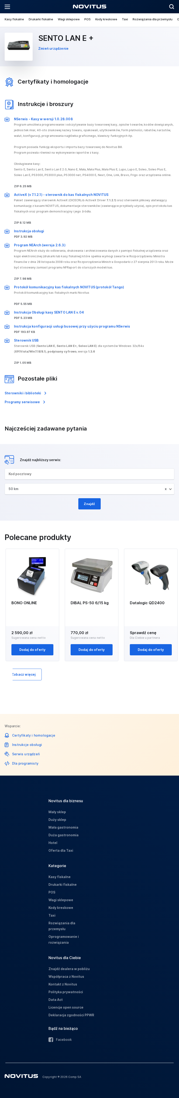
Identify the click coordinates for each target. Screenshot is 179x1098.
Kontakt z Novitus (62, 984)
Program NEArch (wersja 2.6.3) (39, 245)
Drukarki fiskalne (41, 19)
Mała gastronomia (63, 827)
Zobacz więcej (23, 674)
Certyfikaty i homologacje (33, 735)
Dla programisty (25, 763)
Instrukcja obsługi (29, 231)
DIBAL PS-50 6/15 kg (90, 602)
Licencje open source (65, 1007)
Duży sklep (57, 820)
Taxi (125, 19)
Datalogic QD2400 (147, 602)
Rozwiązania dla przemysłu (152, 19)
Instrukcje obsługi (27, 745)
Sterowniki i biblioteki (23, 393)
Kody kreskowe (106, 19)
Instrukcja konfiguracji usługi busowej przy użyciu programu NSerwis (72, 326)
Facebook (64, 1040)
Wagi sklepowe (69, 19)
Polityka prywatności (65, 992)
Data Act (55, 1000)
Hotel (52, 843)
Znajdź (89, 504)
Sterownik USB (26, 340)
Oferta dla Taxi (60, 850)
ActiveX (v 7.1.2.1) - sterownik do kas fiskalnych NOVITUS (61, 195)
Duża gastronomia (63, 835)
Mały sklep (57, 812)
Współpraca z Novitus (66, 976)
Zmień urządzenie (53, 48)
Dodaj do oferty (32, 650)
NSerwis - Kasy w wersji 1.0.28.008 (43, 119)
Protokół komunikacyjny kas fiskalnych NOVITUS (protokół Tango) (69, 287)
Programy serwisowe (22, 402)
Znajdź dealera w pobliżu (69, 969)
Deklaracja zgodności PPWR (71, 1015)
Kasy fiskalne (14, 19)
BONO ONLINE (24, 602)
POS (87, 19)
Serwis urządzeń (26, 754)
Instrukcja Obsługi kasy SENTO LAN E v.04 (49, 312)
